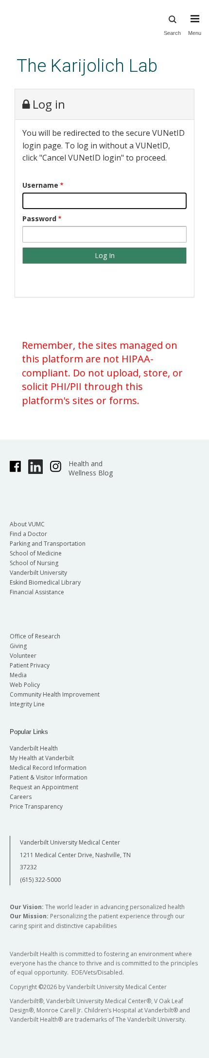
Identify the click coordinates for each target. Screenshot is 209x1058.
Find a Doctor (28, 534)
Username (40, 185)
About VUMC (27, 524)
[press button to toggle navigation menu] (195, 20)
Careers (21, 797)
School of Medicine (36, 553)
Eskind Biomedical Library (45, 582)
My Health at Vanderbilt (42, 758)
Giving (18, 646)
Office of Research (35, 636)
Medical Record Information (48, 768)
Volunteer (23, 655)
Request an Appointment (44, 787)
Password (39, 218)
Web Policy (25, 685)
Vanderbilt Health (34, 748)
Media (18, 675)
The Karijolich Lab (87, 65)
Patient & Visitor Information (48, 777)
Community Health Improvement (55, 694)
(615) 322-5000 (40, 880)
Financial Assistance (37, 592)
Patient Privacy (30, 665)
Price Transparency (36, 806)
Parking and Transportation (48, 543)
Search (172, 20)
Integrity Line (27, 704)
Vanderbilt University (38, 573)
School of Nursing (34, 563)
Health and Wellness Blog (91, 468)
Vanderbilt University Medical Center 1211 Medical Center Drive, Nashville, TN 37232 (75, 854)
